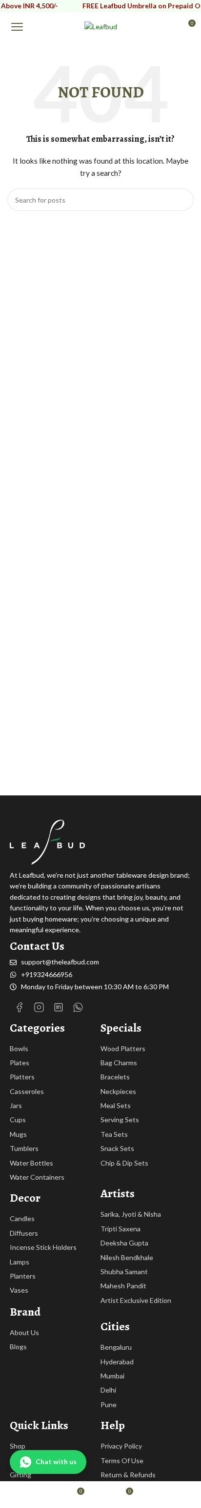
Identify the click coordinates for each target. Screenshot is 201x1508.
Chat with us (56, 1461)
